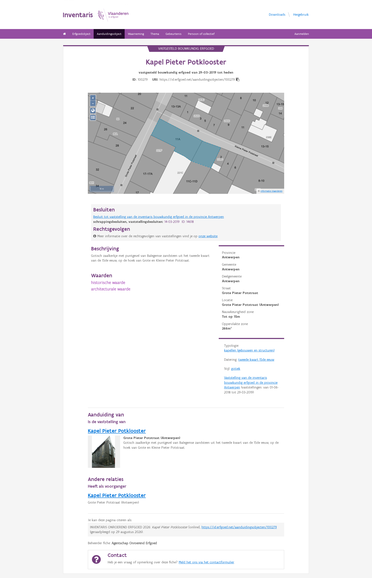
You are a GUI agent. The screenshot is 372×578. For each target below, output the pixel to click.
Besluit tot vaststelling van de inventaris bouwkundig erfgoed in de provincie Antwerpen (158, 217)
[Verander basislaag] (93, 117)
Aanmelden (301, 34)
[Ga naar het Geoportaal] (93, 110)
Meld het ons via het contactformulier (206, 562)
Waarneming (136, 34)
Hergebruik (301, 14)
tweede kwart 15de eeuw (256, 360)
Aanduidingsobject (109, 34)
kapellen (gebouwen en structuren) (249, 350)
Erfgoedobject (81, 34)
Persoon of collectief (201, 34)
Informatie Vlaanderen (271, 191)
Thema (154, 34)
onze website (207, 236)
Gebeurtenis (173, 34)
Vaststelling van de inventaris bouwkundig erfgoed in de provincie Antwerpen (250, 382)
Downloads (277, 14)
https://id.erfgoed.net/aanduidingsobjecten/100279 (239, 527)
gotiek (235, 369)
